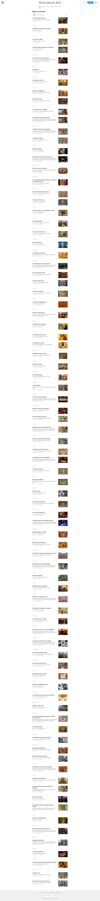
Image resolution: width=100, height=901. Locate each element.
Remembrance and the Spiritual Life (41, 427)
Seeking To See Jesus (38, 705)
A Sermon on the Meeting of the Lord (39, 139)
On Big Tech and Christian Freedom (41, 641)
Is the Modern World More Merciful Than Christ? (43, 805)
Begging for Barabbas (38, 840)
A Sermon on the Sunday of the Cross (39, 336)
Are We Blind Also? (37, 221)
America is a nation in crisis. (38, 686)
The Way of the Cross (38, 280)
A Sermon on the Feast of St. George (39, 81)
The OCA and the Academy (39, 397)
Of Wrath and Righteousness (40, 684)
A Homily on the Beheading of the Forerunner (41, 749)
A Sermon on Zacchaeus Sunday (38, 707)
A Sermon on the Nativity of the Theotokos (40, 183)
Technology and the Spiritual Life (41, 117)
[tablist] (38, 15)
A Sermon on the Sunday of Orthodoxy (40, 620)
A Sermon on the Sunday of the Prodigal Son (41, 355)
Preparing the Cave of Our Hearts (41, 881)
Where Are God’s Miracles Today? (41, 438)
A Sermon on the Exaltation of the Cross (40, 410)
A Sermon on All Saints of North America (40, 577)
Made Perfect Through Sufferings (41, 564)
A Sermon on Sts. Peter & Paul (38, 303)
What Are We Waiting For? (39, 818)
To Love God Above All (38, 512)
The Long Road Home (38, 851)
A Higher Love (36, 873)
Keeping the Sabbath (37, 479)
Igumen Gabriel (38, 31)
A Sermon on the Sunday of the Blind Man (40, 222)
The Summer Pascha (37, 291)
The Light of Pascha (37, 469)
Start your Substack (47, 895)
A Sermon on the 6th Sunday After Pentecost (41, 440)
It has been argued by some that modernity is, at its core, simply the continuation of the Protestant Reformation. (43, 809)
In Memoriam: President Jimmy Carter (42, 157)
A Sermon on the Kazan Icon (38, 212)
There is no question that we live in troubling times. (42, 654)
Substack (44, 898)
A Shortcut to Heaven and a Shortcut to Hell (43, 553)
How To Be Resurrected (38, 272)
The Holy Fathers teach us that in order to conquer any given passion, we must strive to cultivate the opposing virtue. (44, 720)
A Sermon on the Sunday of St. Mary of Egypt (41, 233)
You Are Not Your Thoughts (39, 109)
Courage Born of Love (38, 80)
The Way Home (36, 491)
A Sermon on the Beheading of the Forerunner (41, 418)
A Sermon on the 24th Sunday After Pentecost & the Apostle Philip (44, 387)
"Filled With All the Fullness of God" (41, 28)
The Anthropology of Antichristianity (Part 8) (44, 862)
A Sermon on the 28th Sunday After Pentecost (41, 882)
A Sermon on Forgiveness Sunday (39, 492)
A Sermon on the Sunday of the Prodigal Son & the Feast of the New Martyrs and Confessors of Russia (44, 60)
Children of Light (36, 149)
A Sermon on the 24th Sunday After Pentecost (41, 664)
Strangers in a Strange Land (39, 596)
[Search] (83, 2)
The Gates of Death (37, 138)
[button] (40, 6)
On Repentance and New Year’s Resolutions (41, 376)
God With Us (35, 69)
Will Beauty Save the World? (39, 586)
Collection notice (58, 892)
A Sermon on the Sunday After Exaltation (40, 282)
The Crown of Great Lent (38, 231)
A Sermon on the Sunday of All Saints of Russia (41, 451)
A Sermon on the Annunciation (38, 41)
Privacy (49, 892)
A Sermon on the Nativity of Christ (39, 71)
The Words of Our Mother (39, 324)
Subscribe (90, 2)
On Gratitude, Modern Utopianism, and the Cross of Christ (43, 717)
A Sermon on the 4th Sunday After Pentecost (41, 19)
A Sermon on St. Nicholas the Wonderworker (41, 874)
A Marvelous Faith (37, 99)
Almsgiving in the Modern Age (38, 798)
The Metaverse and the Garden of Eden (42, 520)
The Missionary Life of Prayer (40, 449)
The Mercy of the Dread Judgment (41, 129)
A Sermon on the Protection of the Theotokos (41, 544)
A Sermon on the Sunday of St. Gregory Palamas (42, 344)
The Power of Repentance (39, 302)
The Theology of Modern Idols (38, 244)
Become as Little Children (39, 542)
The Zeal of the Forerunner (39, 416)
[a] (63, 112)
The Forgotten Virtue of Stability (40, 457)
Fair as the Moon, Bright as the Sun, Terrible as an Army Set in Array (44, 180)
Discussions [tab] (41, 14)
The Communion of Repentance (40, 58)
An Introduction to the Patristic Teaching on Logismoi (43, 111)
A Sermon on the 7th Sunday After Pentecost (41, 92)
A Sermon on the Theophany (38, 150)
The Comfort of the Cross (39, 335)
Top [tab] (37, 14)
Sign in (96, 2)
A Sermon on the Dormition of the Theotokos (41, 293)
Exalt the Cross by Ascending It (40, 408)
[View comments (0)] (41, 74)
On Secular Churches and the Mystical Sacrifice (42, 787)
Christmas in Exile (37, 364)
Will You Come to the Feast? (39, 168)
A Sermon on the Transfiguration (38, 201)
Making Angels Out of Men (39, 532)
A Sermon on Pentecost (37, 30)
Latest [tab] (34, 14)
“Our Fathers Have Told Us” (39, 619)
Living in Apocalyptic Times (39, 652)
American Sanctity (37, 575)
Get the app (55, 895)
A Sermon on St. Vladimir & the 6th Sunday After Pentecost (44, 780)
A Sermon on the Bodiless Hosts (38, 533)
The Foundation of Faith (38, 18)
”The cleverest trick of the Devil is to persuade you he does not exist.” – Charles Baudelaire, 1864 (44, 315)
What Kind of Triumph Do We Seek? (41, 608)
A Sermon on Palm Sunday (37, 49)
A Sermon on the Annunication (38, 325)
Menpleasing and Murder (39, 748)
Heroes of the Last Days (38, 501)
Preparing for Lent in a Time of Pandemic (43, 629)
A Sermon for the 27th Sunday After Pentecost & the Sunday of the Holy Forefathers (44, 170)
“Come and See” (36, 385)
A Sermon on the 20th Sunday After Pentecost (41, 274)
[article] (50, 20)
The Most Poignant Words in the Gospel (42, 47)
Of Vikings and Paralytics (39, 778)
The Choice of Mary (37, 39)
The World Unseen (37, 727)
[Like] (33, 547)
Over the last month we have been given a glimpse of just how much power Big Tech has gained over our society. (43, 643)
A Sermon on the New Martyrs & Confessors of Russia (43, 503)
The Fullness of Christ (38, 343)
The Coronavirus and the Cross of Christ (43, 695)
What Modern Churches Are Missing (42, 767)
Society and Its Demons (38, 312)
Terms (53, 892)
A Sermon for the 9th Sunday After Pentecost (41, 193)
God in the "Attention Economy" (40, 191)
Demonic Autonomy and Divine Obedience (40, 864)
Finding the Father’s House (39, 353)
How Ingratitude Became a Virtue (41, 828)
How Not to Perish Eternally (39, 756)
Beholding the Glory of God (39, 674)
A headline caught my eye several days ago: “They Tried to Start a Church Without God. (43, 790)
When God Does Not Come (39, 663)
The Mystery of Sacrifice (38, 253)
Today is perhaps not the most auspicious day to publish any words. (44, 482)
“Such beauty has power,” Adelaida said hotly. (41, 587)
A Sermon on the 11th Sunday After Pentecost (41, 554)
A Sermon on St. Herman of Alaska (39, 514)
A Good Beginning (37, 375)
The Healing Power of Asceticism (41, 263)
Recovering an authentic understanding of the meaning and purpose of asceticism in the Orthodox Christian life (44, 266)
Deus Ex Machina (37, 242)
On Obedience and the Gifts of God (41, 737)
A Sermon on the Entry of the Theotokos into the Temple (43, 254)
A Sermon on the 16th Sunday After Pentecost (41, 739)
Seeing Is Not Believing (38, 91)
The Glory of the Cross (38, 200)
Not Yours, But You (37, 797)
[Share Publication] (86, 2)
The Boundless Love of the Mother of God (43, 210)
